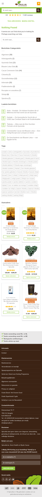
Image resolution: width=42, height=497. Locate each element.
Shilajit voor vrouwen (28, 178)
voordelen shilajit (33, 185)
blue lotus (14, 155)
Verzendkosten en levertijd (10, 366)
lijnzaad (4, 175)
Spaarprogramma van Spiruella (12, 370)
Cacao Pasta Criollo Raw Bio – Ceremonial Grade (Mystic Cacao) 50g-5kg (31, 306)
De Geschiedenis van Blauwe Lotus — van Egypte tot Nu (22, 138)
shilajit (15, 175)
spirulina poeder (6, 182)
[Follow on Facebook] (3, 479)
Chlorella (5, 74)
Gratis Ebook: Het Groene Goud (12, 392)
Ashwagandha (7, 58)
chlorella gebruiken (7, 158)
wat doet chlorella (20, 192)
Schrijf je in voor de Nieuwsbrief (12, 400)
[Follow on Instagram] (6, 479)
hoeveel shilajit (33, 172)
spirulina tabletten (18, 182)
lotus (10, 175)
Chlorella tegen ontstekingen (22, 165)
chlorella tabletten (7, 165)
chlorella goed (19, 158)
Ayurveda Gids (7, 62)
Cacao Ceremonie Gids (10, 70)
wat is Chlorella (31, 192)
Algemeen (5, 55)
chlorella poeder (32, 162)
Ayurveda (26, 152)
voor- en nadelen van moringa (17, 185)
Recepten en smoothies (10, 90)
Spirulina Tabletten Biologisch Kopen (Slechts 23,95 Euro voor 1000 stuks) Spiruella (31, 265)
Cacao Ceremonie (24, 155)
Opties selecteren (11, 276)
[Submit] (38, 10)
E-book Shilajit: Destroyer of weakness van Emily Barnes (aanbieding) (10, 228)
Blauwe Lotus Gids (8, 66)
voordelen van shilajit (8, 188)
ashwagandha (17, 152)
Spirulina (5, 98)
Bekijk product (11, 236)
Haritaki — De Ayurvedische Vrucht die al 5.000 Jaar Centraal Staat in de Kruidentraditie (23, 118)
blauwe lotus (5, 155)
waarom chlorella (21, 188)
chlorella (34, 155)
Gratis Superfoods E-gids (10, 396)
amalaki (4, 152)
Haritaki (17, 168)
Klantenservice (6, 363)
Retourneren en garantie (9, 385)
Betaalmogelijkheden (8, 378)
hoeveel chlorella (23, 172)
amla (10, 152)
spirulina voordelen (31, 182)
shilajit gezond (23, 175)
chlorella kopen (6, 162)
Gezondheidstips (8, 78)
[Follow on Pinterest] (13, 479)
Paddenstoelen (7, 86)
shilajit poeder (16, 178)
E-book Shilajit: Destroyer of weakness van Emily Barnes (31, 227)
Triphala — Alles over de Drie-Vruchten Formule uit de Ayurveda (21, 125)
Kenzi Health (14, 445)
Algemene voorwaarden (9, 381)
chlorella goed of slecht (32, 158)
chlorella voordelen (7, 168)
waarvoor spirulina (7, 192)
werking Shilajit (18, 195)
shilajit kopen (33, 175)
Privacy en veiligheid (8, 389)
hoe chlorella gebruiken (28, 168)
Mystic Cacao (25, 445)
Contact (4, 353)
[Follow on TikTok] (9, 479)
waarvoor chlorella (33, 188)
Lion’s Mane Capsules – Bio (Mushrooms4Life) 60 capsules (11, 301)
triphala (4, 185)
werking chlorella (7, 195)
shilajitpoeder (6, 178)
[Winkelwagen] (38, 3)
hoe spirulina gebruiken (9, 172)
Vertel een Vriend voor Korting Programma (15, 374)
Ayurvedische (35, 152)
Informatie (5, 82)
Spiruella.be (5, 445)
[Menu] (3, 3)
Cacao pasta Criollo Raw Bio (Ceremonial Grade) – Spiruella (11, 265)
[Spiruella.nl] (21, 3)
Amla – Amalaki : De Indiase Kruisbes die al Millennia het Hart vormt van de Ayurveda (22, 111)
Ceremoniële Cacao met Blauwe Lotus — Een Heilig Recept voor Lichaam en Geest (23, 132)
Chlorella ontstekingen (19, 162)
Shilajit (4, 94)
